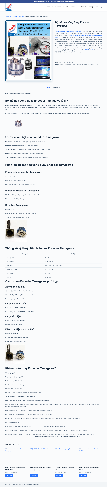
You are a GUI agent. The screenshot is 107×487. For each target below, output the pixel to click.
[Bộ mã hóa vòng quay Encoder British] (90, 456)
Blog (96, 7)
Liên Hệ (91, 7)
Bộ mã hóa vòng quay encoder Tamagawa (71, 64)
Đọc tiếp (9, 475)
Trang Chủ (50, 7)
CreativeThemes (36, 484)
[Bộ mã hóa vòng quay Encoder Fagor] (66, 456)
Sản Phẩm (66, 7)
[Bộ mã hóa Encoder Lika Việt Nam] (41, 456)
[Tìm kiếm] (101, 7)
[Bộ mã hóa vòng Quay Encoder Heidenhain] (16, 456)
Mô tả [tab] (48, 87)
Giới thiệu (58, 7)
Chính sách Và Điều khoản (79, 7)
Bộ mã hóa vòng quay (68, 62)
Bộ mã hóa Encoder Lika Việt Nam (40, 467)
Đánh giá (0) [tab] (56, 87)
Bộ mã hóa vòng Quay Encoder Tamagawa (68, 31)
